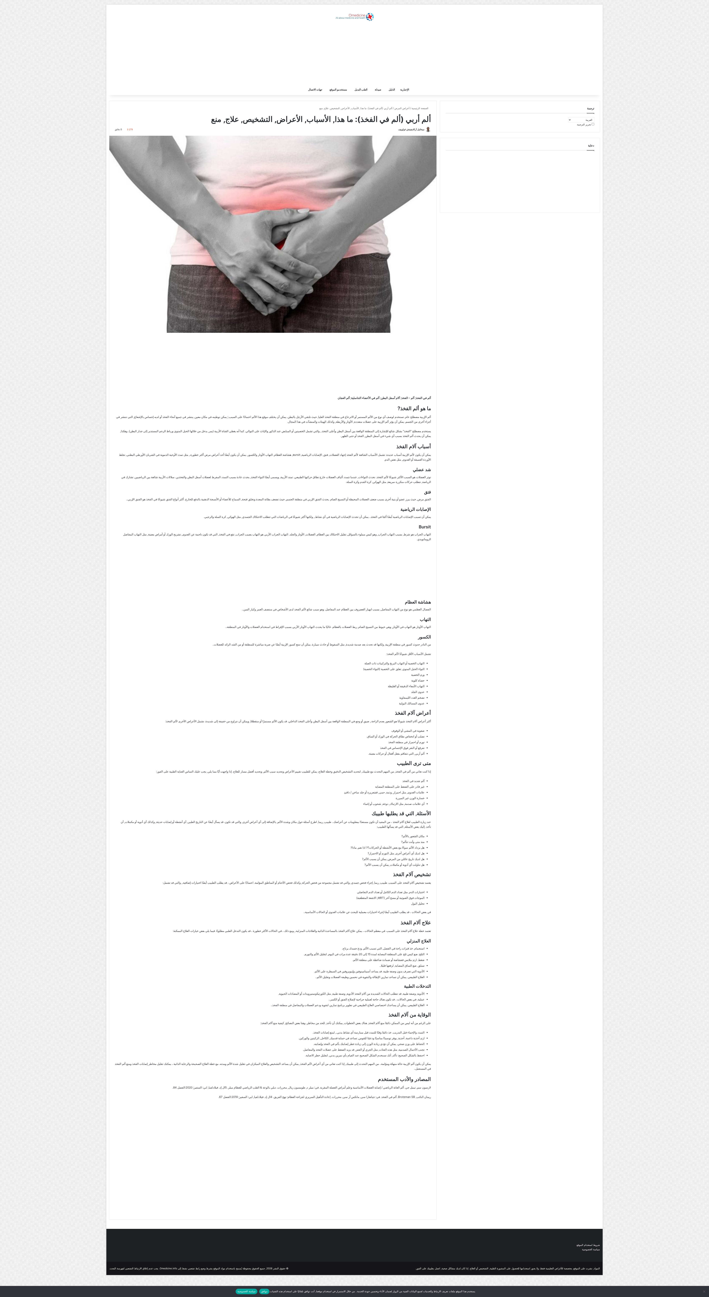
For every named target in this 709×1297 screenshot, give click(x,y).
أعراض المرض (402, 108)
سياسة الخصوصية (591, 1249)
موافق (264, 1291)
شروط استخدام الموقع (588, 1244)
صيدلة (378, 89)
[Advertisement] (354, 54)
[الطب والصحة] (354, 16)
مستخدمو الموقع (338, 89)
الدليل (392, 89)
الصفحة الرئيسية (420, 108)
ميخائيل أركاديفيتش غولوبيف (411, 129)
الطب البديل (360, 89)
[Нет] (704, 1291)
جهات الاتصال (315, 89)
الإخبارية (404, 89)
